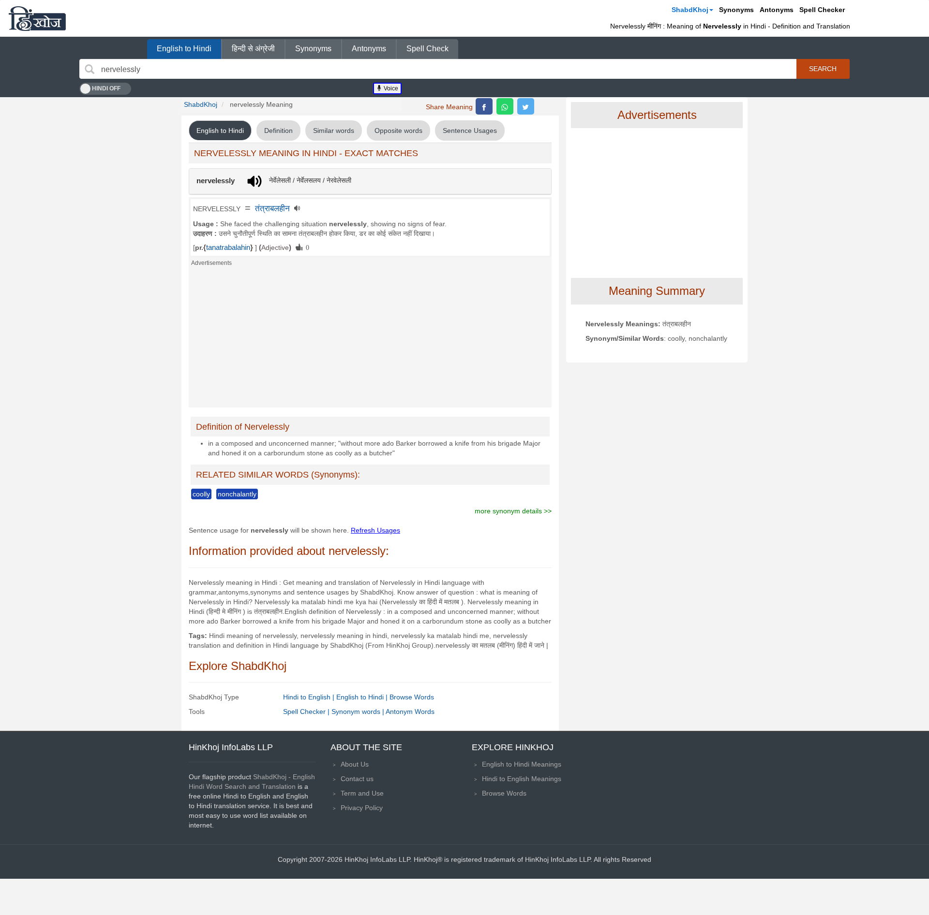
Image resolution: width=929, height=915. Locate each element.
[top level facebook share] (484, 106)
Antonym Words (410, 711)
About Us (355, 764)
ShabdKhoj (690, 10)
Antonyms (777, 10)
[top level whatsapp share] (504, 106)
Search (823, 69)
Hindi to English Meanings (521, 779)
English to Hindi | (363, 697)
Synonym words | (358, 711)
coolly (201, 494)
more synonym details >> (513, 511)
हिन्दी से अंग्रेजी (253, 48)
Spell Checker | (307, 711)
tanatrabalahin (228, 247)
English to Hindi (184, 48)
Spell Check (427, 48)
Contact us (357, 779)
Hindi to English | (309, 697)
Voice (390, 88)
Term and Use (362, 793)
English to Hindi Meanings (521, 764)
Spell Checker (822, 10)
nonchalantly (237, 494)
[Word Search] (89, 69)
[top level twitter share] (525, 106)
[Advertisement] (370, 339)
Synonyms (736, 10)
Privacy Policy (362, 808)
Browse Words (412, 697)
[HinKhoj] (37, 18)
